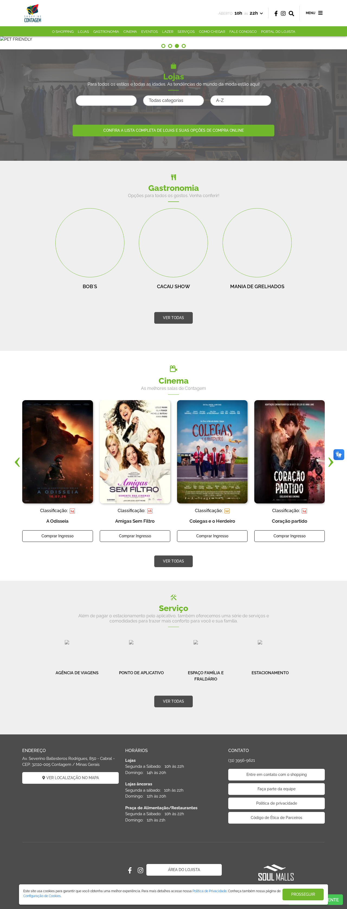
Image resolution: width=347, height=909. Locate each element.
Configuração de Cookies (42, 896)
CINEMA (130, 32)
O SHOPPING (62, 32)
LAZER (167, 32)
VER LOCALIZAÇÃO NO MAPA (72, 778)
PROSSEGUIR (303, 894)
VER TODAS (173, 318)
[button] (163, 46)
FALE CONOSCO (243, 32)
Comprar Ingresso (57, 536)
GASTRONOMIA (106, 32)
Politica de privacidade (276, 803)
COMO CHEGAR (212, 32)
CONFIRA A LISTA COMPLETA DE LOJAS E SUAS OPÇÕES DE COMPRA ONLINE (173, 130)
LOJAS (83, 32)
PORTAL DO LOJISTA (278, 32)
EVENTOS (149, 32)
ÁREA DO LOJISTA (184, 870)
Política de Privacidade (209, 891)
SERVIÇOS (186, 32)
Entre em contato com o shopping (276, 774)
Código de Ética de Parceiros (276, 817)
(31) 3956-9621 (241, 760)
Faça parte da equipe (276, 789)
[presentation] (16, 462)
